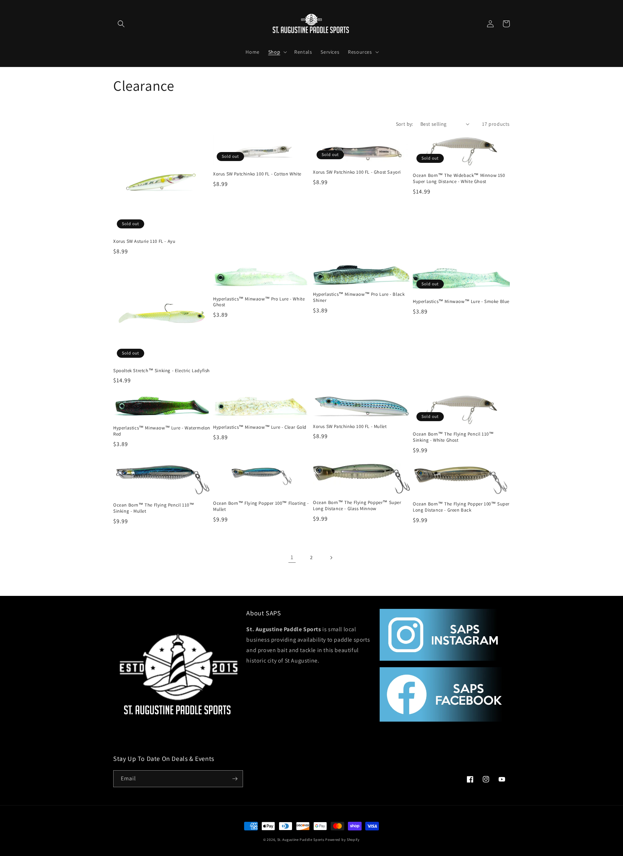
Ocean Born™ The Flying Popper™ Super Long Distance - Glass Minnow (357, 506)
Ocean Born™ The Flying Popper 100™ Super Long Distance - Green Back (461, 507)
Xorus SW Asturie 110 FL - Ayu (144, 241)
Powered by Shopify (342, 839)
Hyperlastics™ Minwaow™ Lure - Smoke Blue (461, 301)
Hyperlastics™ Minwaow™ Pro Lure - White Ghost (259, 302)
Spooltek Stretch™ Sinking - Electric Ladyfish (161, 371)
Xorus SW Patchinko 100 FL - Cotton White (257, 174)
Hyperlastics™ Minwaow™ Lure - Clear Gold (259, 427)
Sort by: (404, 124)
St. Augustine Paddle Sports (300, 839)
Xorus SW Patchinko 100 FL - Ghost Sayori (357, 172)
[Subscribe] (235, 778)
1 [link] (292, 557)
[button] (121, 24)
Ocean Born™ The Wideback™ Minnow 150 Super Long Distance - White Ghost (459, 178)
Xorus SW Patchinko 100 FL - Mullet (349, 426)
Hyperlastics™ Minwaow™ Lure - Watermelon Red (161, 431)
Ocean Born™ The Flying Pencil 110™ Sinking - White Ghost (453, 437)
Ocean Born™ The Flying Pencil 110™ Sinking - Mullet (153, 508)
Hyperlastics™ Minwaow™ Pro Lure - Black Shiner (359, 297)
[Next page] (331, 558)
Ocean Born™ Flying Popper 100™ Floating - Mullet (261, 506)
